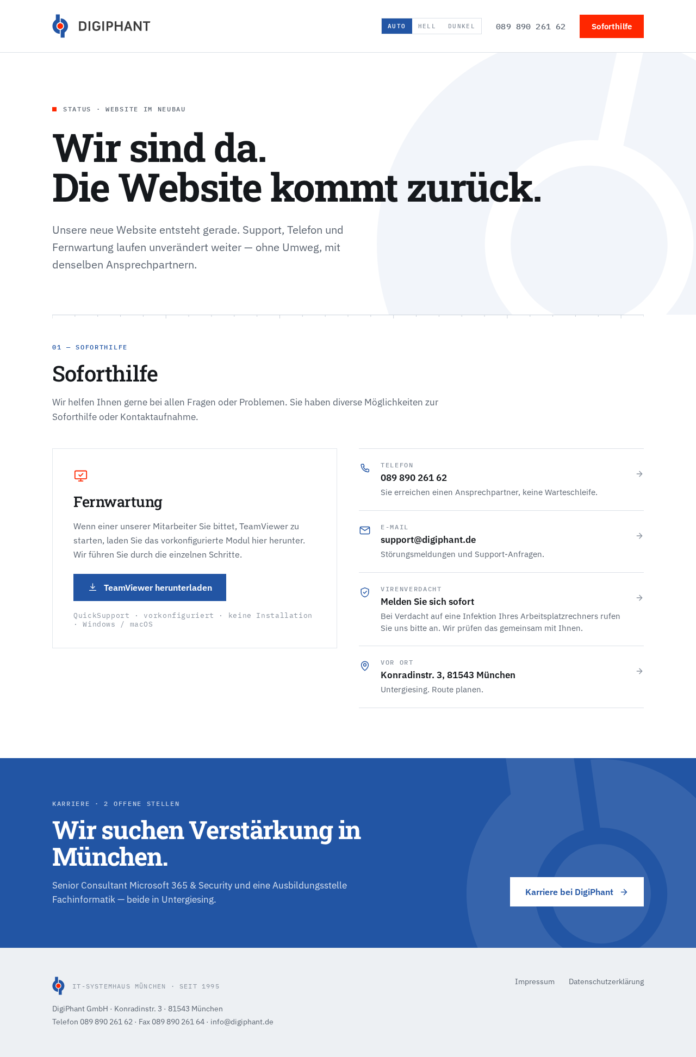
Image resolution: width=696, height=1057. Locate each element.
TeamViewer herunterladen (158, 587)
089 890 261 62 (531, 26)
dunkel (461, 26)
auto (397, 26)
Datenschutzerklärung (606, 981)
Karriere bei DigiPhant (569, 891)
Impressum (535, 981)
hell (427, 26)
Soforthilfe (612, 26)
